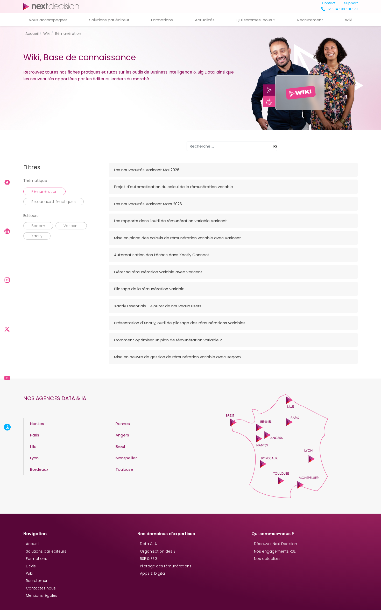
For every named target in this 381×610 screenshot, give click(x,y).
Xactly (37, 235)
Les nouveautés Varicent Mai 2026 (146, 170)
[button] (48, 19)
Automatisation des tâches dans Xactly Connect (161, 254)
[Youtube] (7, 378)
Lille (33, 446)
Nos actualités (267, 558)
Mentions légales (41, 595)
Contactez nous (41, 588)
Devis (31, 566)
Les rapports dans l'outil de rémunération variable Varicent (170, 220)
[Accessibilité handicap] (7, 427)
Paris (34, 435)
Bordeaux (39, 469)
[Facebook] (7, 182)
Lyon (34, 458)
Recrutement (38, 580)
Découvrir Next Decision (275, 543)
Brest (121, 446)
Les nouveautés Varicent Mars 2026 (148, 204)
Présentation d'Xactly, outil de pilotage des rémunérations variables (179, 323)
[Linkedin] (7, 231)
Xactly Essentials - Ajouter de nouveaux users (157, 306)
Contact (328, 3)
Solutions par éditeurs (46, 551)
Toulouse (124, 469)
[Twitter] (7, 329)
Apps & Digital (153, 573)
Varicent (71, 225)
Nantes (37, 423)
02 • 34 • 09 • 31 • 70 (342, 8)
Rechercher (275, 146)
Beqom (38, 225)
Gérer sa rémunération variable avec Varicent (158, 272)
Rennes (123, 423)
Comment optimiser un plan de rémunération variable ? (168, 340)
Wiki (29, 573)
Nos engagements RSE (275, 551)
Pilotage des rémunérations (166, 566)
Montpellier (126, 458)
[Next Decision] (51, 6)
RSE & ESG (149, 558)
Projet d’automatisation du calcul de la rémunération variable (173, 186)
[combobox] (232, 146)
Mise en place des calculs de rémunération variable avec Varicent (178, 238)
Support (351, 3)
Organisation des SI (158, 551)
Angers (122, 435)
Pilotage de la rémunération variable (149, 288)
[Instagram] (7, 280)
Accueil (32, 543)
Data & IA (148, 543)
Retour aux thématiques (53, 201)
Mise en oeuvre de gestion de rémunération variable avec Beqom (177, 357)
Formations (36, 558)
